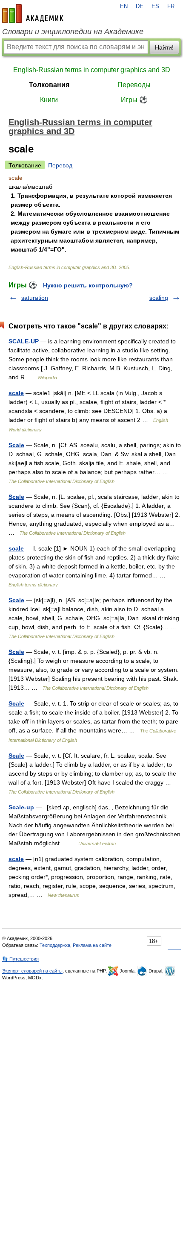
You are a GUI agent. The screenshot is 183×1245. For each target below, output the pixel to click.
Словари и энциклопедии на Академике (72, 31)
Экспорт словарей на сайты (32, 970)
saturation (34, 297)
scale (16, 393)
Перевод (60, 165)
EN (124, 6)
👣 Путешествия (20, 958)
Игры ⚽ (134, 99)
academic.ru (32, 13)
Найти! (164, 47)
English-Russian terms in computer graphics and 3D (91, 69)
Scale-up (21, 807)
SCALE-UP (24, 341)
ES (155, 6)
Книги (49, 99)
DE (139, 6)
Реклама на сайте (92, 945)
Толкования (49, 84)
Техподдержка (55, 945)
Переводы (134, 84)
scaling (158, 297)
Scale (16, 445)
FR (170, 6)
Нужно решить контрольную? (88, 285)
